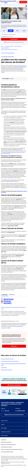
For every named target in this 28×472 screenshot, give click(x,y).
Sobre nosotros (4, 435)
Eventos (2, 424)
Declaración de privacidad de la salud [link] (8, 444)
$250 (17, 30)
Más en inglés (4, 428)
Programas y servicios (6, 431)
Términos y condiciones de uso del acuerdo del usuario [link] (11, 449)
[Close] (26, 6)
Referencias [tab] (12, 294)
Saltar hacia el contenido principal (7, 0)
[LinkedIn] (8, 411)
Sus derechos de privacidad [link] (6, 446)
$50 (4, 30)
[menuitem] (25, 53)
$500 (24, 30)
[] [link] (12, 78)
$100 (10, 30)
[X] (2, 411)
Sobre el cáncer (4, 420)
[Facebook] (6, 411)
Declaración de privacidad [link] (6, 442)
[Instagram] (4, 411)
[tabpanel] (14, 307)
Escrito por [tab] (5, 294)
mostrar (11, 78)
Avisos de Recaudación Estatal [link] (7, 451)
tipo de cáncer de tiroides (10, 180)
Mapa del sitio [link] (3, 439)
